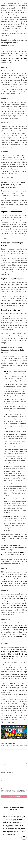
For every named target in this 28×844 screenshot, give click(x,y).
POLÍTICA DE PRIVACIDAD (17, 807)
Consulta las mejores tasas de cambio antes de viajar (14, 818)
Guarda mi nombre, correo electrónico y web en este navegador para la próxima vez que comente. (14, 791)
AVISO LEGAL (14, 809)
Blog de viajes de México (9, 814)
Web (2, 780)
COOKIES (6, 807)
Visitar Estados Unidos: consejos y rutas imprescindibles (12, 822)
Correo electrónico (7, 772)
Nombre (4, 764)
